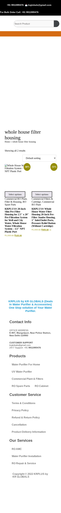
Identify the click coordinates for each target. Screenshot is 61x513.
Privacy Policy (20, 410)
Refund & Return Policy (26, 417)
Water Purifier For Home (26, 364)
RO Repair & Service (24, 463)
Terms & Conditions (23, 403)
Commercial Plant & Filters (27, 379)
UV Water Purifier (22, 371)
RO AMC (17, 449)
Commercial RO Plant (16, 198)
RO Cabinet (41, 386)
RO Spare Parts (15, 203)
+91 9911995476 (15, 5)
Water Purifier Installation (26, 456)
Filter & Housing (13, 201)
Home (7, 142)
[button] (31, 33)
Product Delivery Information (29, 432)
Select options (15, 194)
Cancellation (19, 424)
